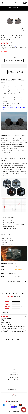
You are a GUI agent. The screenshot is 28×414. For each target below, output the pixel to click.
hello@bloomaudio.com (14, 389)
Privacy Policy (14, 377)
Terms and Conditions (14, 379)
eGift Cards (14, 367)
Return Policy (14, 374)
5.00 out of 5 (17, 296)
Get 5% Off (14, 384)
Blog (14, 369)
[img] (4, 316)
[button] (5, 43)
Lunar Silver (18, 60)
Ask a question (14, 281)
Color (14, 57)
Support (14, 372)
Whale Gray (9, 60)
